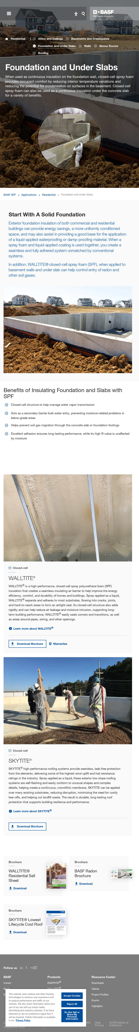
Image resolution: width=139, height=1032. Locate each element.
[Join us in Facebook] (28, 968)
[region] (45, 1008)
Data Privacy (99, 1024)
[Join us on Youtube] (35, 968)
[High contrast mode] (76, 13)
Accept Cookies (72, 995)
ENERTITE (54, 982)
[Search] (84, 13)
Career (7, 982)
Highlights (97, 1006)
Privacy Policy (23, 1020)
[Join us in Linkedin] (23, 968)
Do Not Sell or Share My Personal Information (72, 1015)
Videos (95, 988)
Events (95, 1000)
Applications (28, 194)
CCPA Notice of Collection (118, 1024)
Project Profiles (100, 994)
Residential (18, 38)
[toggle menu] (9, 13)
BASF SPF (10, 194)
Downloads (98, 982)
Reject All (72, 1004)
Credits (86, 1022)
